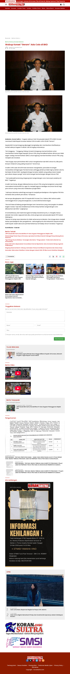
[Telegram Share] (60, 256)
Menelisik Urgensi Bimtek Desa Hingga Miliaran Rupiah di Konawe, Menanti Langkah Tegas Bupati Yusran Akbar (39, 354)
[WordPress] (36, 660)
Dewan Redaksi (22, 665)
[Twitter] (30, 660)
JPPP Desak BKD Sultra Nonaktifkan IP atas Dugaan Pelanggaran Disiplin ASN (29, 233)
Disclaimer (35, 667)
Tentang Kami (11, 665)
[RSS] (43, 660)
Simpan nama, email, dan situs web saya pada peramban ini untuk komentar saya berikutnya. (35, 334)
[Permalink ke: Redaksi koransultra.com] (6, 48)
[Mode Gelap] (61, 4)
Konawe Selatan (19, 42)
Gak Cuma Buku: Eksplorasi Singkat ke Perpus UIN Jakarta (28, 609)
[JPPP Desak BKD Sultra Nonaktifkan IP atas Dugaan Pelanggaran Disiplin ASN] (14, 269)
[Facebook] (27, 660)
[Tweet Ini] (53, 256)
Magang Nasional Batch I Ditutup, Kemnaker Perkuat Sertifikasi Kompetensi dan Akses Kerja (33, 248)
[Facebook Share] (50, 256)
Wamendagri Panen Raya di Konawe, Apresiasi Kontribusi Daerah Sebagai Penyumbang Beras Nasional (34, 236)
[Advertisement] (35, 23)
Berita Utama (9, 42)
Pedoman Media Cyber (45, 665)
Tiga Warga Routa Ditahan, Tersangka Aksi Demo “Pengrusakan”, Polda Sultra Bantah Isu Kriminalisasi (33, 240)
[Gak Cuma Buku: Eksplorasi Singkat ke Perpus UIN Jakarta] (35, 590)
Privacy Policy (58, 665)
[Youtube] (40, 660)
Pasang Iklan (33, 665)
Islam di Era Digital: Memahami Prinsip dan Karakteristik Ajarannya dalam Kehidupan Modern (36, 615)
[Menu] (6, 4)
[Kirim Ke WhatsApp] (63, 256)
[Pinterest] (33, 660)
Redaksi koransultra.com (15, 47)
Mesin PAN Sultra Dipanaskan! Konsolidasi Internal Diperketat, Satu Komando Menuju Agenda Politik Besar (34, 244)
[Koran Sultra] (16, 4)
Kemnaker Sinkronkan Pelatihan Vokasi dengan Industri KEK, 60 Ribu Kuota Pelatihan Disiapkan (34, 250)
